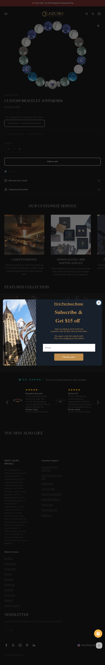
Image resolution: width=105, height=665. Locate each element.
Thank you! (68, 357)
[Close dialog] (98, 302)
